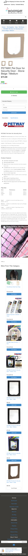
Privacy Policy (14, 529)
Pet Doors (21, 27)
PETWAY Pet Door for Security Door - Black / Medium (13, 426)
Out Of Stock (14, 488)
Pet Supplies (10, 27)
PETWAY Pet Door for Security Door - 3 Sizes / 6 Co (13, 370)
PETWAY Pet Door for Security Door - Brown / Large (13, 481)
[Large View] (3, 63)
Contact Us (14, 518)
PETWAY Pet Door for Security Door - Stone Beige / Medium (13, 29)
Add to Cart (14, 92)
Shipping (14, 526)
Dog (16, 27)
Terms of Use (14, 522)
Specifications (14, 118)
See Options (14, 294)
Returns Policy (14, 532)
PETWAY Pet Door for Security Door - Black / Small (13, 453)
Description (5, 118)
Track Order (14, 503)
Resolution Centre (14, 507)
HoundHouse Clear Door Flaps (13, 287)
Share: (1, 83)
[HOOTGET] (14, 10)
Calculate (14, 112)
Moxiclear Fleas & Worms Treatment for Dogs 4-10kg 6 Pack (12, 550)
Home (3, 27)
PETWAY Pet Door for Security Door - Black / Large (13, 398)
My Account (14, 500)
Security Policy (14, 535)
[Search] (25, 17)
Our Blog (14, 514)
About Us (14, 511)
